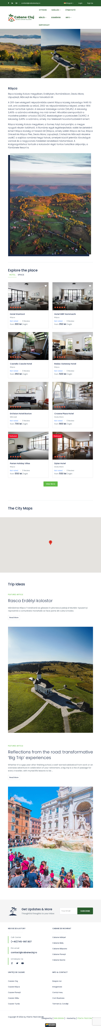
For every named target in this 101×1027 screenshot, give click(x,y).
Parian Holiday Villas (20, 463)
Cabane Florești (59, 954)
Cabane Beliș (57, 943)
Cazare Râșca (14, 987)
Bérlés (42, 17)
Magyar (69, 3)
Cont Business (58, 998)
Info (68, 17)
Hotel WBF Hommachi (65, 314)
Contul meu (57, 992)
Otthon (43, 10)
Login (80, 3)
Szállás (55, 10)
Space (21, 274)
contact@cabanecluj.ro (30, 3)
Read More (13, 617)
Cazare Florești (14, 992)
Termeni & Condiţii (60, 1004)
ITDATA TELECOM (84, 1018)
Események (56, 17)
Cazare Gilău (13, 998)
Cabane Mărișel (59, 937)
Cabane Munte (58, 960)
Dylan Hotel (60, 463)
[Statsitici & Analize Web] (50, 1025)
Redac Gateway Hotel (65, 363)
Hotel (12, 274)
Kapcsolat (44, 25)
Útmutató (70, 10)
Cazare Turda (14, 1004)
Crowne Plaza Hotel (64, 413)
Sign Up (90, 3)
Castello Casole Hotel (21, 363)
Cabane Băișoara (59, 948)
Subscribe (85, 911)
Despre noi (56, 981)
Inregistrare (57, 987)
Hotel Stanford (17, 314)
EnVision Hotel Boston (21, 413)
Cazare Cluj (13, 981)
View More (50, 484)
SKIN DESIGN (59, 1018)
